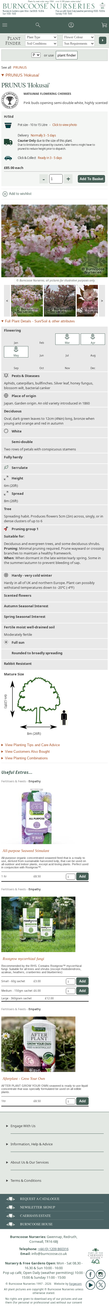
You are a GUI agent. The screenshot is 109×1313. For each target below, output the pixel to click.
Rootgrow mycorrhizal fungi (23, 959)
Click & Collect (27, 158)
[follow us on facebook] (90, 1278)
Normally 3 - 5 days (43, 135)
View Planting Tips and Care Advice (32, 745)
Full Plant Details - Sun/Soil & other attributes (40, 321)
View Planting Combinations (26, 758)
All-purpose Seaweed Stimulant (26, 851)
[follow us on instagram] (101, 1278)
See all (6, 67)
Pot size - (24, 125)
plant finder (66, 55)
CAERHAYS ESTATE (35, 1215)
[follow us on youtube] (90, 1288)
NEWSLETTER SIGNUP (37, 1207)
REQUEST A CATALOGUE (40, 1198)
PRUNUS (20, 67)
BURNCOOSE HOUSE (36, 1224)
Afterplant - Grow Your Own (24, 1078)
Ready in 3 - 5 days (50, 158)
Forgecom (75, 1284)
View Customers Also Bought (27, 752)
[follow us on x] (101, 1288)
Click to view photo (64, 125)
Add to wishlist (16, 194)
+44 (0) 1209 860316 (53, 1248)
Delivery (23, 135)
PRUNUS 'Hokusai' (22, 75)
